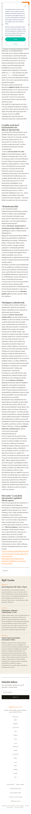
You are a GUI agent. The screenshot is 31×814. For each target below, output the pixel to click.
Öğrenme (23, 561)
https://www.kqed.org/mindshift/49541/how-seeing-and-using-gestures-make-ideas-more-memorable (15, 553)
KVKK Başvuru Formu (15, 801)
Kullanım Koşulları (20, 784)
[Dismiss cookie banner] (25, 6)
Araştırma (15, 735)
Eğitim (15, 720)
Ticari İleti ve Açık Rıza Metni (15, 797)
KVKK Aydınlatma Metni (15, 788)
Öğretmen (15, 723)
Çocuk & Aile (15, 727)
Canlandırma (17, 559)
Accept (15, 39)
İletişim (15, 758)
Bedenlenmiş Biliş (7, 559)
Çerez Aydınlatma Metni (15, 793)
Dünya (15, 739)
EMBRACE (13, 561)
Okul (15, 731)
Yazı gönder (15, 754)
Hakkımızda (15, 746)
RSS (15, 777)
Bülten (15, 765)
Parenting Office (10, 784)
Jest (18, 561)
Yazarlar (15, 750)
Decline (15, 43)
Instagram (15, 769)
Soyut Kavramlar (7, 563)
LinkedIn (15, 773)
